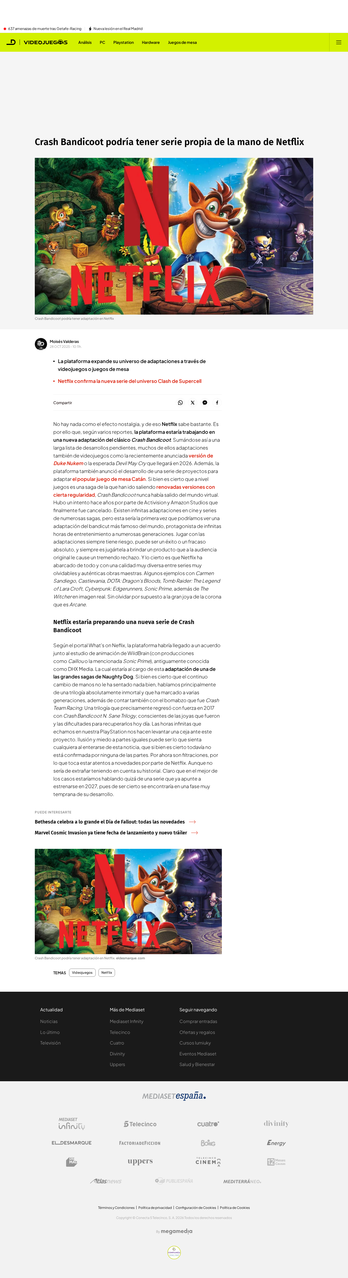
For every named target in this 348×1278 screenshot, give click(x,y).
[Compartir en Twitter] (192, 403)
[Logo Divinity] (276, 1124)
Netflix (106, 972)
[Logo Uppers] (140, 1162)
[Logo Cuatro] (208, 1124)
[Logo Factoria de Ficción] (140, 1143)
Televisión (50, 1043)
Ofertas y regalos (197, 1032)
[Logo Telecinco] (140, 1124)
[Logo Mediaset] (174, 1099)
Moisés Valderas (64, 341)
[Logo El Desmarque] (71, 1143)
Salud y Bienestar (197, 1064)
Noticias (49, 1021)
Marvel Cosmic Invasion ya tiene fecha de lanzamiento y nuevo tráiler (111, 833)
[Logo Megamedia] (176, 1231)
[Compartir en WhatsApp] (180, 403)
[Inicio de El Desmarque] (11, 42)
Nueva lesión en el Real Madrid (118, 29)
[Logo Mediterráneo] (242, 1181)
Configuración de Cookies (196, 1208)
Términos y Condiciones (116, 1208)
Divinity (117, 1053)
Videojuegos (82, 972)
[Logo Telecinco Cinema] (208, 1162)
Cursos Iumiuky (195, 1043)
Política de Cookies (235, 1208)
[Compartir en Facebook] (217, 403)
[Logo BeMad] (71, 1162)
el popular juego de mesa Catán (109, 479)
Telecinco (120, 1032)
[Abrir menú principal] (338, 42)
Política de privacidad (155, 1208)
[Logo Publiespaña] (174, 1181)
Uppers (117, 1064)
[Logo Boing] (208, 1143)
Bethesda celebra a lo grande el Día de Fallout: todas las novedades (110, 822)
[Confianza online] (174, 1258)
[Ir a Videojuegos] (45, 42)
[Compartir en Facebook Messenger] (205, 403)
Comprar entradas (198, 1021)
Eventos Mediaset (197, 1053)
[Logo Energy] (276, 1143)
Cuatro (117, 1043)
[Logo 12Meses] (276, 1162)
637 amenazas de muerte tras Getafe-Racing (45, 29)
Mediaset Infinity (127, 1021)
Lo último (50, 1032)
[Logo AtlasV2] (106, 1181)
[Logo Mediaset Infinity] (72, 1124)
